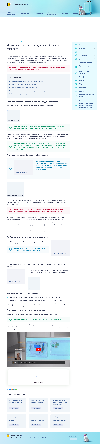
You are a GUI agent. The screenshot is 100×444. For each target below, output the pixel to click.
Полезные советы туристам (87, 72)
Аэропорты (87, 48)
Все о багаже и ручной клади (20, 41)
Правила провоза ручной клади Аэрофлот (14, 419)
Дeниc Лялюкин (38, 382)
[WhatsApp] (16, 389)
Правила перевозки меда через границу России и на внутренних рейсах (32, 91)
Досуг (87, 100)
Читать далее (14, 408)
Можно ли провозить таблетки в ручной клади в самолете (23, 173)
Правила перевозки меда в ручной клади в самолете (27, 81)
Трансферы (39, 14)
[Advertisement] (50, 29)
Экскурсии (87, 45)
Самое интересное (11, 13)
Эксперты (47, 437)
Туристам (64, 14)
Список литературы (33, 437)
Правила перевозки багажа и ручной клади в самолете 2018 (60, 402)
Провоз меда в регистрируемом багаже (23, 94)
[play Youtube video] (38, 350)
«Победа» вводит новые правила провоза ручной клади (60, 419)
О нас (39, 437)
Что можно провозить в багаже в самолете (16, 401)
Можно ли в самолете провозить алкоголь (38, 401)
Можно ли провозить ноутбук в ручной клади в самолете (16, 282)
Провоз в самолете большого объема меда (24, 84)
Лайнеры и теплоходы (87, 62)
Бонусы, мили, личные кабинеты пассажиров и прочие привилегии (87, 105)
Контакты (63, 436)
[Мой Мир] (14, 389)
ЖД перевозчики (51, 13)
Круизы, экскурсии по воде (87, 67)
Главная (10, 41)
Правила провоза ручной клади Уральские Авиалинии (38, 419)
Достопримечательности (87, 59)
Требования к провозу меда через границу (24, 87)
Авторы (42, 437)
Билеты (75, 14)
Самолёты (87, 87)
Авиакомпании (25, 14)
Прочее (87, 91)
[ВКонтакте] (10, 389)
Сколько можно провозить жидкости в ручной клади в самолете (60, 253)
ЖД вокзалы (87, 55)
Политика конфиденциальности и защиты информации (41, 436)
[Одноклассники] (12, 389)
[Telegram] (7, 389)
